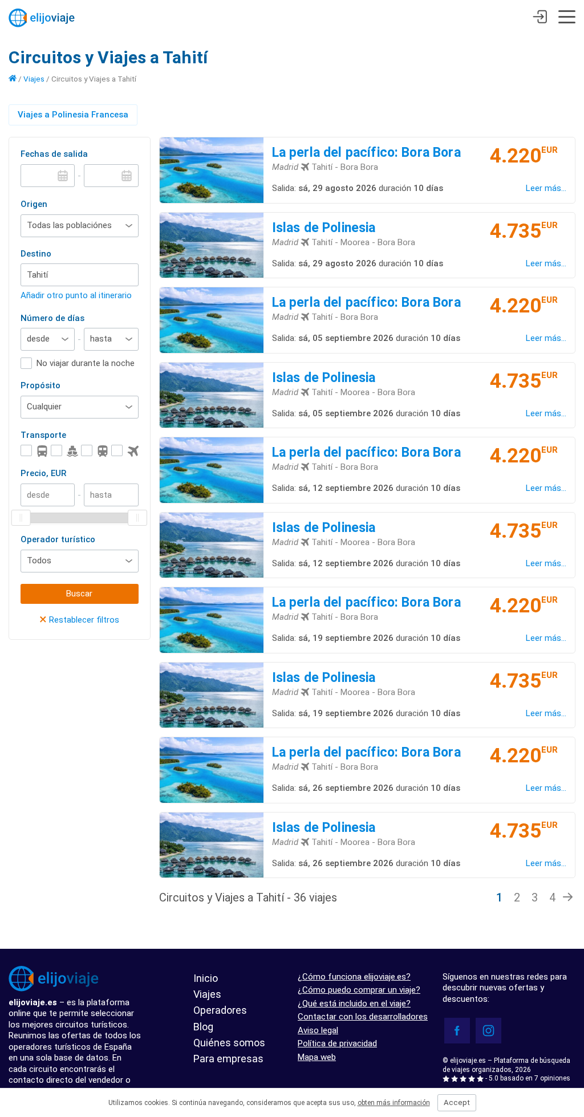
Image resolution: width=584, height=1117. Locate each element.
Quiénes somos (229, 1043)
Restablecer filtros (79, 619)
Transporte (43, 435)
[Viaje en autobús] (34, 451)
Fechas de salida (54, 154)
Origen (34, 204)
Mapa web (317, 1057)
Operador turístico (58, 539)
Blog (203, 1027)
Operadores (220, 1010)
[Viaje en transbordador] (64, 451)
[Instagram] (488, 1030)
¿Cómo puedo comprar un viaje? (359, 990)
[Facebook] (457, 1030)
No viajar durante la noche (85, 363)
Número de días (52, 318)
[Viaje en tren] (94, 451)
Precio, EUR (43, 473)
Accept (457, 1102)
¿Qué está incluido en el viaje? (354, 1003)
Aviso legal (318, 1030)
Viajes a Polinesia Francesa (73, 114)
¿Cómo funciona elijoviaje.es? (354, 977)
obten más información (394, 1103)
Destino (36, 254)
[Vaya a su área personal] (540, 18)
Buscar (79, 593)
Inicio (205, 978)
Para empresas (228, 1059)
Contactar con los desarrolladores (363, 1017)
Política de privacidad (337, 1043)
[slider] (21, 518)
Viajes (33, 78)
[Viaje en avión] (125, 451)
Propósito (40, 385)
